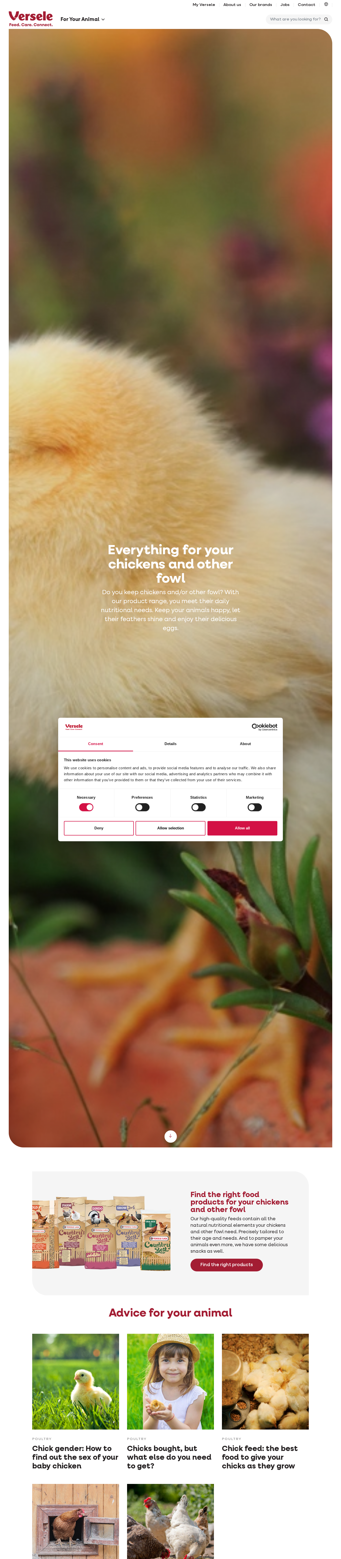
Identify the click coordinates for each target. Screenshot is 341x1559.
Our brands (260, 5)
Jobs (285, 5)
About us (232, 5)
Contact (306, 5)
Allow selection (170, 828)
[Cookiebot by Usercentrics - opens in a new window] (255, 727)
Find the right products (226, 1265)
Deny (98, 828)
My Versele (204, 5)
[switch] (142, 807)
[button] (326, 5)
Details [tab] (171, 744)
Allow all (242, 828)
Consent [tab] (95, 744)
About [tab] (245, 744)
